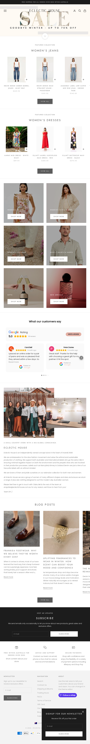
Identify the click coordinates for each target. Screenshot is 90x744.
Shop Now (16, 216)
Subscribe (64, 734)
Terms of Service (44, 700)
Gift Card (41, 704)
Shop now (59, 216)
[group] (45, 20)
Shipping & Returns (45, 689)
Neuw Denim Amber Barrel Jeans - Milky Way (16, 87)
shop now (59, 259)
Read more (8, 577)
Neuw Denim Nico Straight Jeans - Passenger (45, 88)
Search (40, 681)
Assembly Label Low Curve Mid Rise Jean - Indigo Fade (73, 88)
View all (45, 101)
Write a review (73, 334)
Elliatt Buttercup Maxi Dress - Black (73, 156)
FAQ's (39, 697)
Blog (39, 712)
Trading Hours (43, 693)
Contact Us (42, 685)
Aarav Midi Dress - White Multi (16, 156)
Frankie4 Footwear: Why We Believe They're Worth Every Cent (21, 553)
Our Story (41, 708)
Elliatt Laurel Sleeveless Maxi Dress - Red (45, 156)
